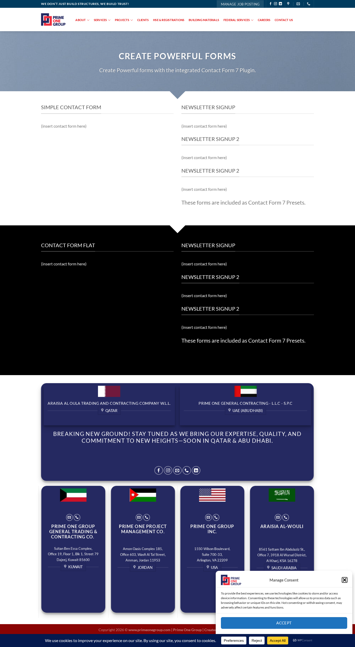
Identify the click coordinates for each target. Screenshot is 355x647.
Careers (264, 20)
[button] (344, 580)
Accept (284, 622)
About (80, 20)
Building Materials (204, 20)
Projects (122, 20)
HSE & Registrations (168, 20)
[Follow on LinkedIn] (280, 4)
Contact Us (284, 20)
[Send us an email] (177, 470)
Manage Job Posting (240, 4)
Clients (143, 20)
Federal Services (236, 20)
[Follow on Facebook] (270, 4)
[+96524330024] (309, 4)
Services (100, 20)
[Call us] (186, 470)
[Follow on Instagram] (275, 4)
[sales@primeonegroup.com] (299, 4)
